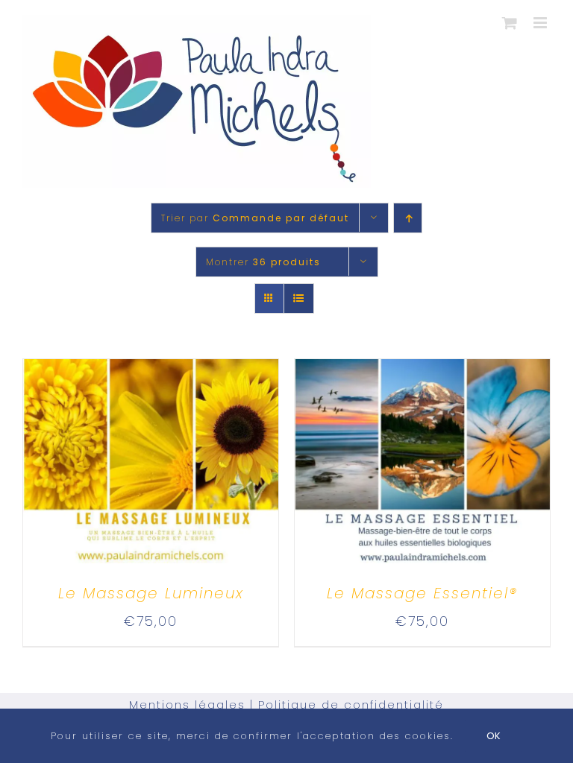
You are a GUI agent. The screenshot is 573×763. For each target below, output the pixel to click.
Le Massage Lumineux (151, 593)
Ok (493, 736)
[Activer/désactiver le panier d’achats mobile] (510, 23)
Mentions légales (187, 704)
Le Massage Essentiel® (422, 593)
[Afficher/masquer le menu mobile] (542, 23)
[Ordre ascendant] (407, 218)
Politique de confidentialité (351, 704)
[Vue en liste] (298, 298)
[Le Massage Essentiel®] (422, 372)
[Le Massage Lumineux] (150, 372)
